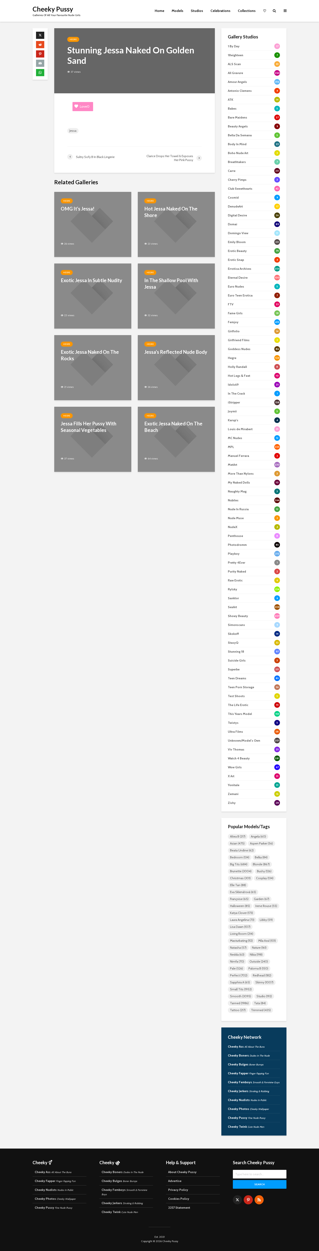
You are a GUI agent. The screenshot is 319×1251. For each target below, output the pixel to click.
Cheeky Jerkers (248, 1091)
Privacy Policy (178, 1190)
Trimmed (261, 1010)
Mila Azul (267, 941)
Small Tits (241, 989)
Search (259, 1184)
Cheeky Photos (248, 1109)
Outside (259, 961)
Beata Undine (242, 850)
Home (159, 11)
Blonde (261, 864)
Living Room (241, 934)
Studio (264, 996)
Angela (258, 836)
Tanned (239, 1003)
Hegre (73, 39)
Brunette (241, 871)
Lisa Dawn (240, 927)
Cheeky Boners (249, 1055)
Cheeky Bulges (245, 1064)
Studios (197, 11)
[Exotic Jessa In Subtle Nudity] (92, 296)
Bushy (264, 871)
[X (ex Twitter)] (237, 1199)
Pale (236, 968)
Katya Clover (241, 913)
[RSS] (259, 1199)
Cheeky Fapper (248, 1073)
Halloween (240, 906)
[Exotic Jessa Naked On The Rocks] (92, 367)
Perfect (238, 975)
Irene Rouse (266, 906)
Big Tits (238, 864)
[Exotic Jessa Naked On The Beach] (176, 439)
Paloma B (258, 968)
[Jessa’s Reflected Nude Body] (176, 367)
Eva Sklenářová (243, 892)
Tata (260, 1003)
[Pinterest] (248, 1199)
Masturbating (241, 941)
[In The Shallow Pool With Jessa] (176, 296)
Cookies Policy (178, 1199)
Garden (261, 899)
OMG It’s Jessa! (77, 209)
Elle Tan (238, 885)
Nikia (256, 954)
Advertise (174, 1181)
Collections (247, 11)
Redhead (262, 975)
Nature (259, 948)
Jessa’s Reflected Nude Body (175, 352)
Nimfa (237, 961)
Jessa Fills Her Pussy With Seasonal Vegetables (88, 427)
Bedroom (239, 857)
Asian (237, 843)
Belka (261, 857)
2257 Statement (179, 1208)
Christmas (240, 878)
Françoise (239, 899)
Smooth (240, 996)
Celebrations (220, 11)
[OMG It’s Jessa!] (92, 224)
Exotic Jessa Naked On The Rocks (90, 355)
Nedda (237, 954)
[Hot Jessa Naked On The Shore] (176, 224)
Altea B (237, 836)
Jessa (72, 131)
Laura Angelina (242, 920)
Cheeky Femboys (254, 1082)
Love (84, 106)
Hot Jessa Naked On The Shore (170, 212)
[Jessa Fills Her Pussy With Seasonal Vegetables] (92, 439)
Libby (266, 920)
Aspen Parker (261, 843)
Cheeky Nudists (247, 1100)
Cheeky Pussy (53, 9)
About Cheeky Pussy (182, 1172)
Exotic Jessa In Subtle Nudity (91, 280)
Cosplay (264, 878)
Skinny (264, 982)
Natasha (238, 948)
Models (177, 11)
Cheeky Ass (246, 1047)
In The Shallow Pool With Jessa (171, 283)
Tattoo (238, 1010)
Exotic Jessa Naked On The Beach (173, 427)
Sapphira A (240, 982)
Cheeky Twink (246, 1127)
